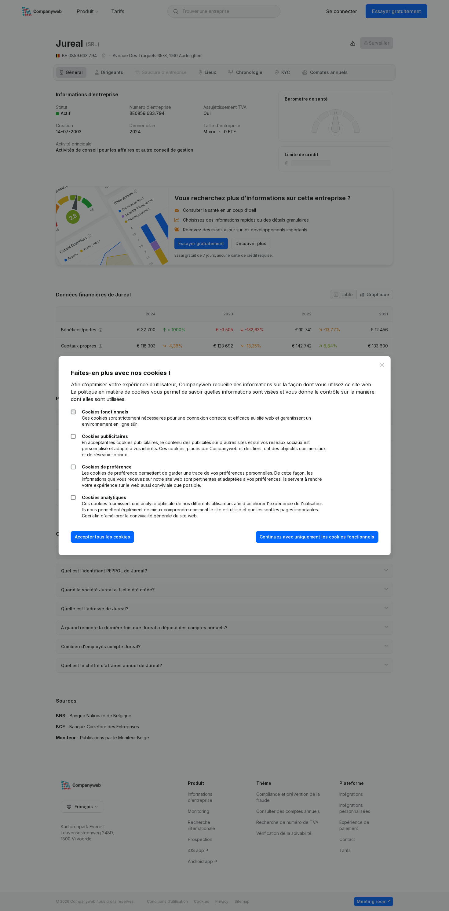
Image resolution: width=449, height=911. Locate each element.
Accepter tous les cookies (102, 536)
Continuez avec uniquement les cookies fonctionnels (317, 536)
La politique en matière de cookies (110, 392)
